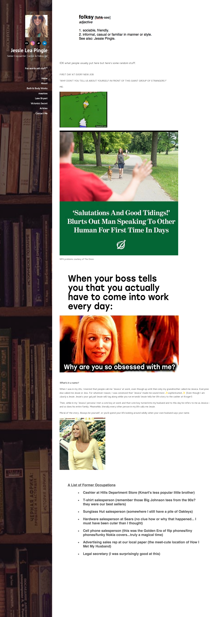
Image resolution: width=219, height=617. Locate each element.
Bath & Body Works (37, 89)
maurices (43, 94)
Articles (44, 109)
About (44, 84)
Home (44, 79)
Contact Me (41, 114)
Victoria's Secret (39, 104)
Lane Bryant (41, 99)
